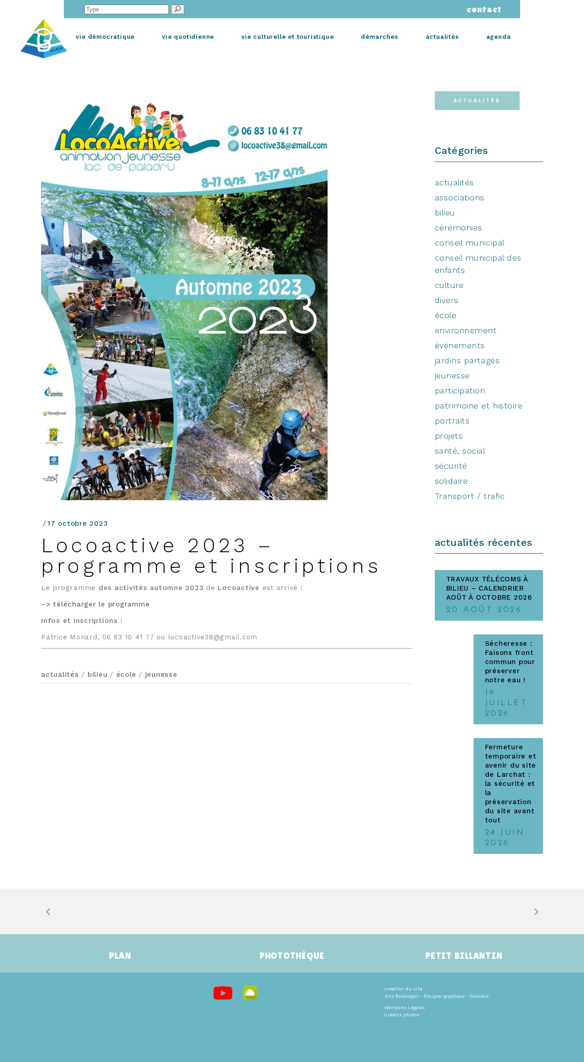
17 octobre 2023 (77, 523)
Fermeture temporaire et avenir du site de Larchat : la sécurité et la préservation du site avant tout (511, 783)
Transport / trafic (470, 496)
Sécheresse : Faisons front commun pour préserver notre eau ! (510, 661)
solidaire (451, 481)
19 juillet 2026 (506, 703)
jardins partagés (467, 360)
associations (460, 197)
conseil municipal (470, 242)
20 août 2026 (484, 610)
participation (460, 390)
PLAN (120, 956)
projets (449, 435)
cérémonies (458, 227)
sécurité (451, 466)
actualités (60, 674)
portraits (452, 420)
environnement (466, 330)
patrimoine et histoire (479, 405)
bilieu (98, 674)
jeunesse (161, 674)
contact (482, 9)
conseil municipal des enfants (478, 264)
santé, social (460, 450)
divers (447, 300)
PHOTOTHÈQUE (292, 956)
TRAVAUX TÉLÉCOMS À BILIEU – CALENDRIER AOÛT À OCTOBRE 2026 (489, 588)
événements (460, 345)
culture (449, 285)
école (126, 674)
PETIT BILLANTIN (463, 956)
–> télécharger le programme (95, 604)
